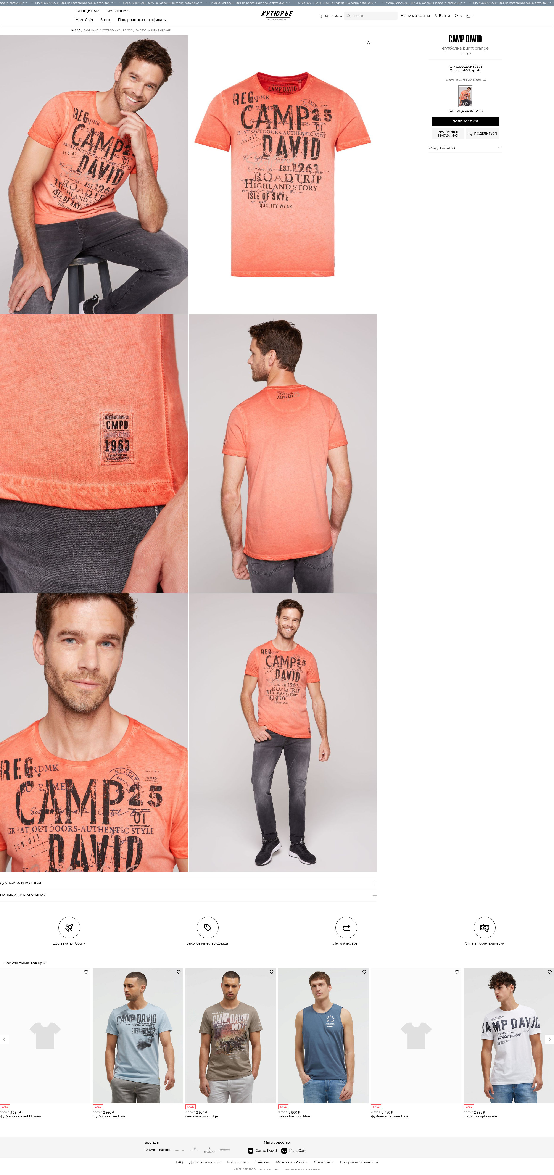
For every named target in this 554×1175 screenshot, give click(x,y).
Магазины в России (292, 1162)
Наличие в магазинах (448, 134)
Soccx (105, 20)
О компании (323, 1162)
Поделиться (485, 134)
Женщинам (87, 11)
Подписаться (465, 122)
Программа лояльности (359, 1162)
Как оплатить (237, 1162)
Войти (444, 16)
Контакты (262, 1162)
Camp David (266, 1151)
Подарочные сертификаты (142, 20)
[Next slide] (4, 1039)
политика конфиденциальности (302, 1169)
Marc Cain (84, 20)
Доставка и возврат (205, 1162)
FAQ (179, 1162)
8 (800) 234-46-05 (330, 16)
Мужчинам (118, 11)
